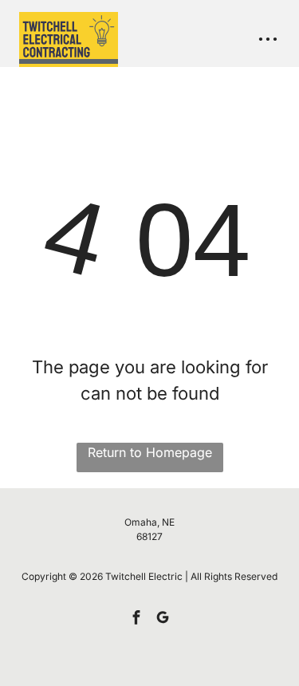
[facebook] (136, 619)
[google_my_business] (162, 619)
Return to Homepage (150, 452)
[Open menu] (268, 39)
